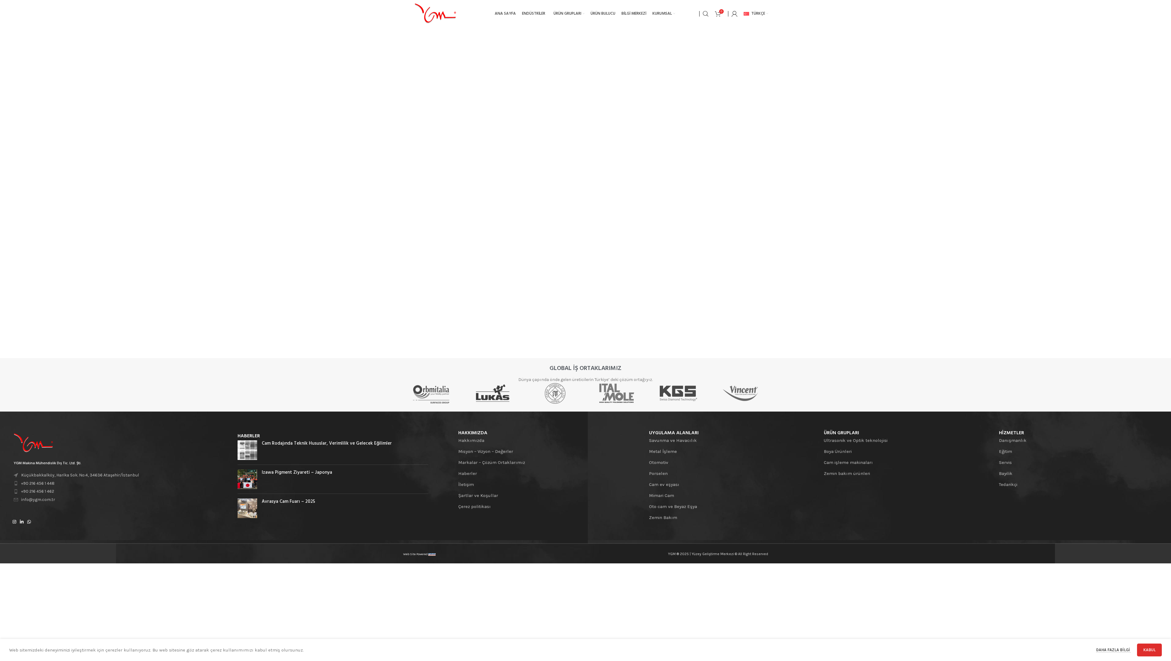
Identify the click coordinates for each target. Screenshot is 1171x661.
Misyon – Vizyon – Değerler (485, 451)
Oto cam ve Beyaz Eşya (673, 506)
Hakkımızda (471, 440)
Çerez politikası (474, 506)
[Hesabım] (734, 14)
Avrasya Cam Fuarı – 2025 (288, 501)
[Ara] (706, 14)
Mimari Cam (661, 495)
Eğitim (1005, 451)
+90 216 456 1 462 (37, 491)
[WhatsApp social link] (29, 522)
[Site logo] (435, 13)
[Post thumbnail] (247, 450)
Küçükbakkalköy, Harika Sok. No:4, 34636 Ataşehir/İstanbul (80, 475)
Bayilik (1005, 473)
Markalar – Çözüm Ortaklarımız (491, 462)
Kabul (1149, 650)
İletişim (466, 484)
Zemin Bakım (663, 517)
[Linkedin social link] (21, 522)
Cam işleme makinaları (848, 462)
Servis (1005, 462)
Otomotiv (658, 462)
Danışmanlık (1013, 440)
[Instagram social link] (14, 522)
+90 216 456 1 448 (37, 483)
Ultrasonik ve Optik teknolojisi (856, 440)
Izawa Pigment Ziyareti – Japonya (297, 472)
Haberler (467, 473)
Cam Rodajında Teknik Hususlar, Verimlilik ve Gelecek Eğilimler (327, 443)
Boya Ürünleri (838, 451)
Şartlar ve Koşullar (478, 495)
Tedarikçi (1008, 484)
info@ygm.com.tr (38, 499)
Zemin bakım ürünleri (847, 473)
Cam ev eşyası (664, 484)
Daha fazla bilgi (1113, 650)
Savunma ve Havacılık (673, 440)
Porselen (658, 473)
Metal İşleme (663, 451)
